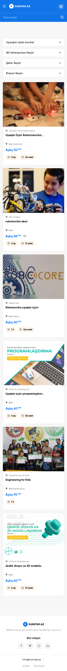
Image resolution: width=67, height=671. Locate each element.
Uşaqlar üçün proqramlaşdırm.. (25, 393)
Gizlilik (25, 666)
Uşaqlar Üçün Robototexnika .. (25, 135)
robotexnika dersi (17, 221)
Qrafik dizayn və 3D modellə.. (24, 565)
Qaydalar (39, 666)
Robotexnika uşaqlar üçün (22, 307)
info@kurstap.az (32, 659)
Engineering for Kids (18, 479)
